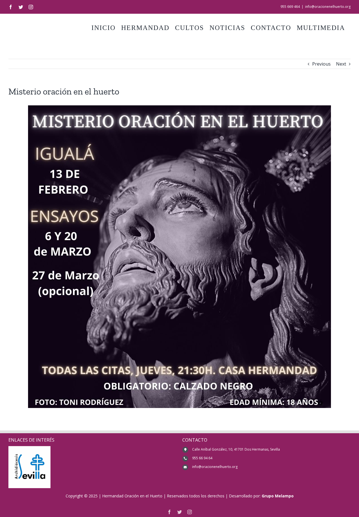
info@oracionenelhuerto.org (328, 6)
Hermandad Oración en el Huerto (132, 496)
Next (341, 64)
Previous (321, 64)
